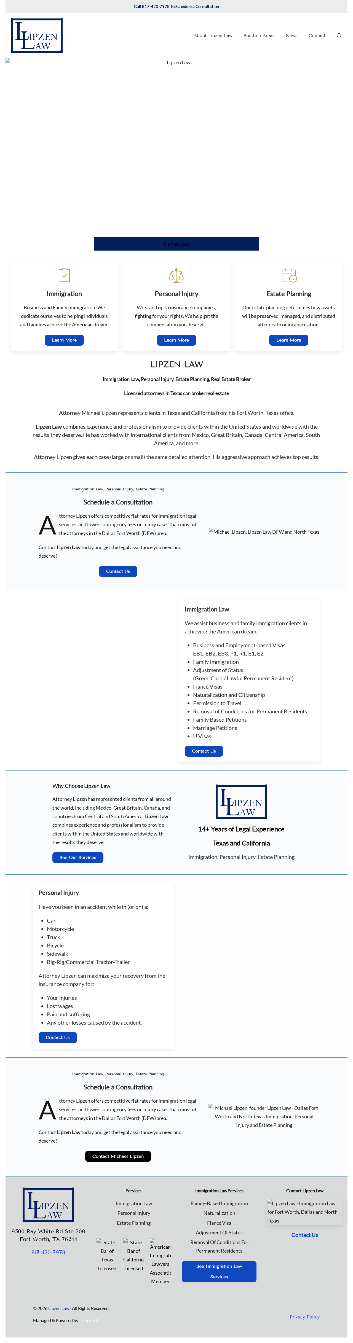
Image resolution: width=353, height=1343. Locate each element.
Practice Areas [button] (259, 35)
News (292, 35)
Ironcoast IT (90, 1320)
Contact (317, 35)
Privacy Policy (305, 1317)
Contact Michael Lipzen (118, 1156)
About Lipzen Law (213, 35)
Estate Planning (134, 1223)
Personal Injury (133, 1213)
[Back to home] (37, 35)
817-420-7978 (48, 1252)
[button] (339, 35)
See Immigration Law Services (219, 1271)
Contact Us (118, 571)
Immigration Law (134, 1203)
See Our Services (78, 857)
